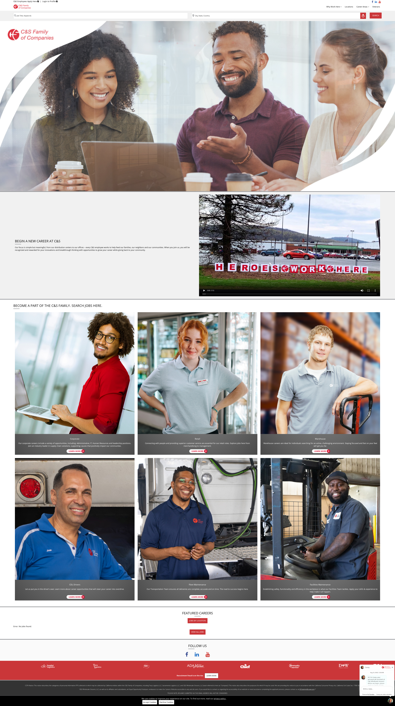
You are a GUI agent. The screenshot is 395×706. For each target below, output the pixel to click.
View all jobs (197, 632)
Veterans (376, 6)
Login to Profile (49, 1)
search (375, 15)
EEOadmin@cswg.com (307, 689)
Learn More (76, 451)
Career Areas (362, 6)
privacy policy (220, 698)
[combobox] (100, 16)
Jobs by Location (197, 620)
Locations (349, 6)
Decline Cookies (166, 702)
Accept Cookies (149, 702)
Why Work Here (333, 6)
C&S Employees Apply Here (25, 1)
